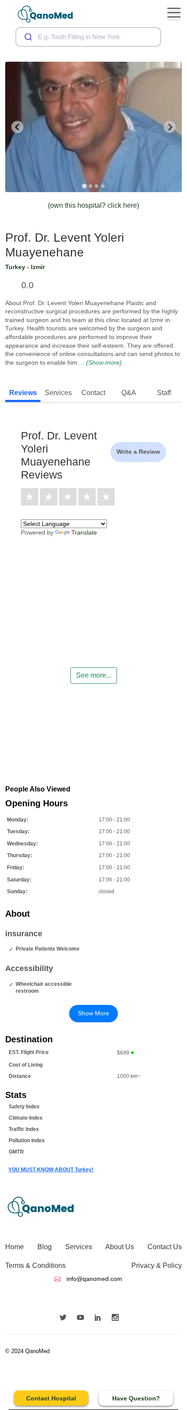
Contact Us (164, 1246)
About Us (119, 1246)
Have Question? (136, 1398)
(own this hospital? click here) (93, 205)
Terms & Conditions (35, 1265)
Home (14, 1246)
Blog (44, 1246)
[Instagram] (117, 1318)
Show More (93, 1013)
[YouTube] (82, 1318)
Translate (84, 532)
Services (78, 1246)
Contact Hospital (51, 1398)
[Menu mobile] (173, 14)
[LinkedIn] (100, 1318)
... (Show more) (100, 362)
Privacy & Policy (156, 1265)
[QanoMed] (51, 14)
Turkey (15, 266)
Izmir (38, 266)
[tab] (84, 185)
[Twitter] (65, 1318)
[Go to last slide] (17, 127)
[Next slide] (170, 127)
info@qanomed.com (93, 1278)
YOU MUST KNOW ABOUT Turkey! (51, 1170)
